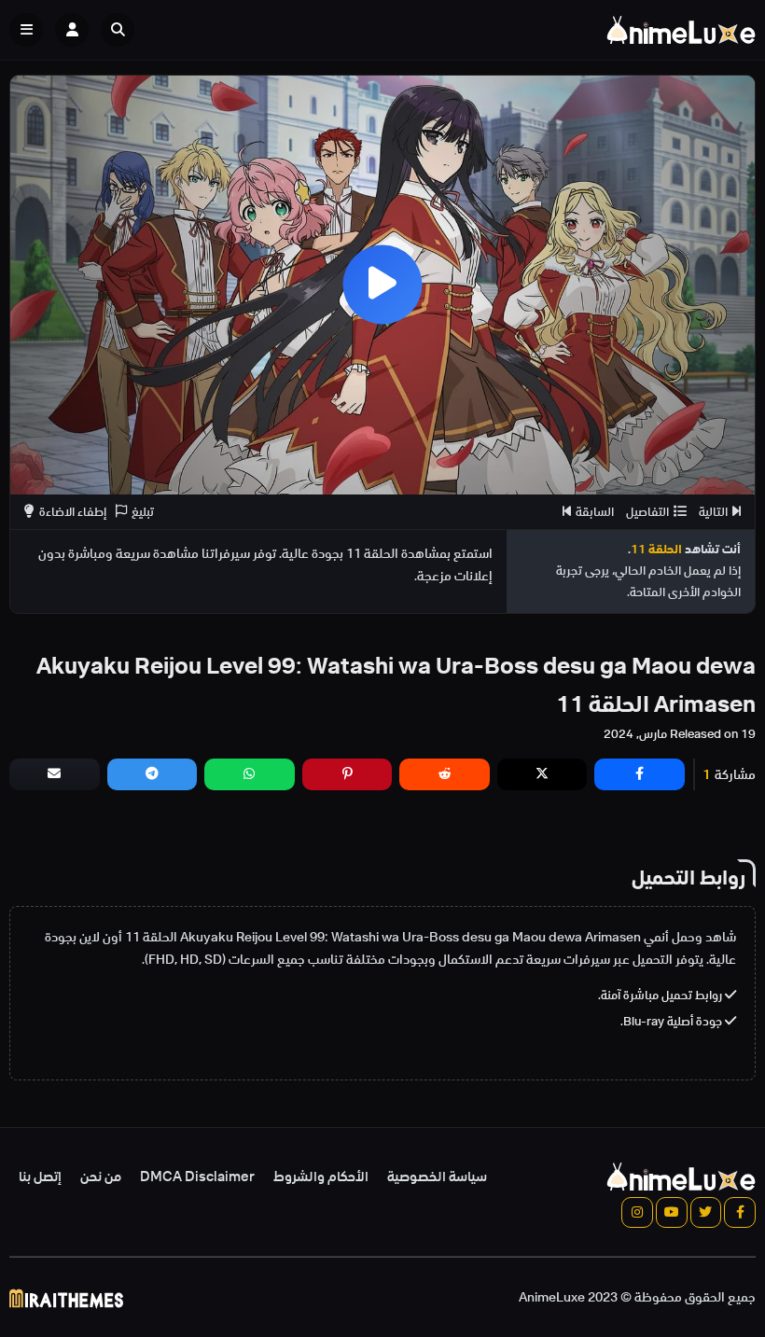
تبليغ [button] (143, 511)
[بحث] (117, 30)
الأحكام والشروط (321, 1176)
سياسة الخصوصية (437, 1176)
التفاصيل (647, 511)
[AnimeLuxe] (681, 30)
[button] (122, 30)
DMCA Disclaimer (197, 1176)
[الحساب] (72, 30)
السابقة (595, 511)
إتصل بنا (40, 1176)
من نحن (100, 1176)
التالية (713, 511)
